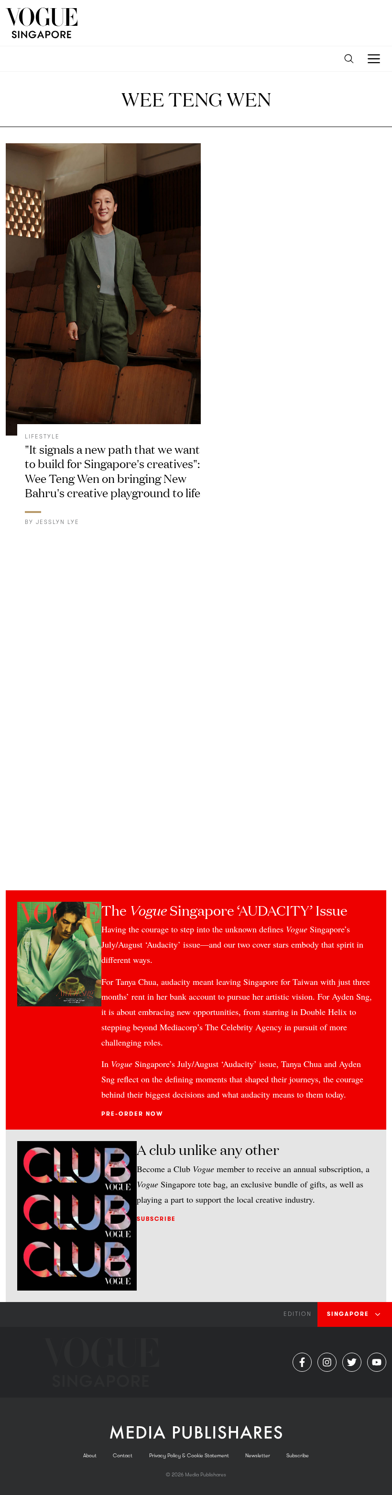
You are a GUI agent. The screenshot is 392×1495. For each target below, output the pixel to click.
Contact (122, 1455)
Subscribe (156, 1219)
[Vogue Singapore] (41, 23)
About (90, 1455)
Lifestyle (42, 436)
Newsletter (257, 1455)
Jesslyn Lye (57, 522)
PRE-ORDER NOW (132, 1114)
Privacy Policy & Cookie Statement (189, 1455)
